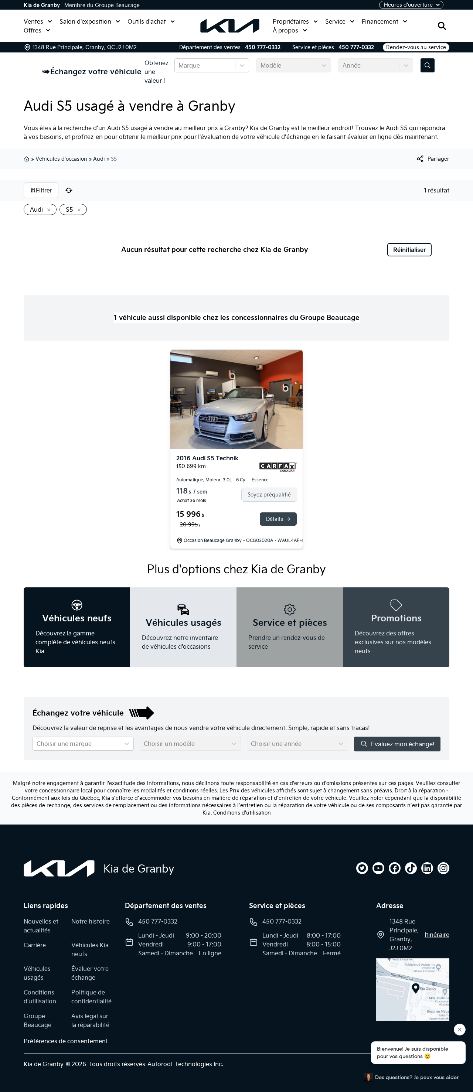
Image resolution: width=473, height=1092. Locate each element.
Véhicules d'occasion (61, 159)
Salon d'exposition (85, 21)
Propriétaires (291, 21)
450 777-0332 (262, 47)
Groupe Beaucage (37, 1020)
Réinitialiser (409, 249)
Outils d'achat (146, 21)
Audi (99, 159)
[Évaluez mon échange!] (428, 65)
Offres (32, 30)
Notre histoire (90, 921)
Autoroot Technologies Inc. (185, 1064)
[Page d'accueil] (59, 868)
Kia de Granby (42, 5)
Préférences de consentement (66, 1041)
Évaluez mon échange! (403, 744)
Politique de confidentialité (91, 996)
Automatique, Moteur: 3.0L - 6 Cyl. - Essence (222, 480)
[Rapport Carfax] (278, 467)
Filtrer (44, 190)
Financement (380, 21)
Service (335, 21)
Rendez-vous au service (416, 47)
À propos (285, 30)
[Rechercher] (442, 25)
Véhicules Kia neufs (90, 949)
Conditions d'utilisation (242, 812)
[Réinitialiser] (68, 190)
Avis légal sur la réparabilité (90, 1020)
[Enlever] (47, 210)
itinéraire (437, 935)
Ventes (33, 21)
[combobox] (179, 65)
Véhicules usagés (37, 973)
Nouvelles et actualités (41, 925)
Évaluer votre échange (90, 973)
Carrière (35, 945)
